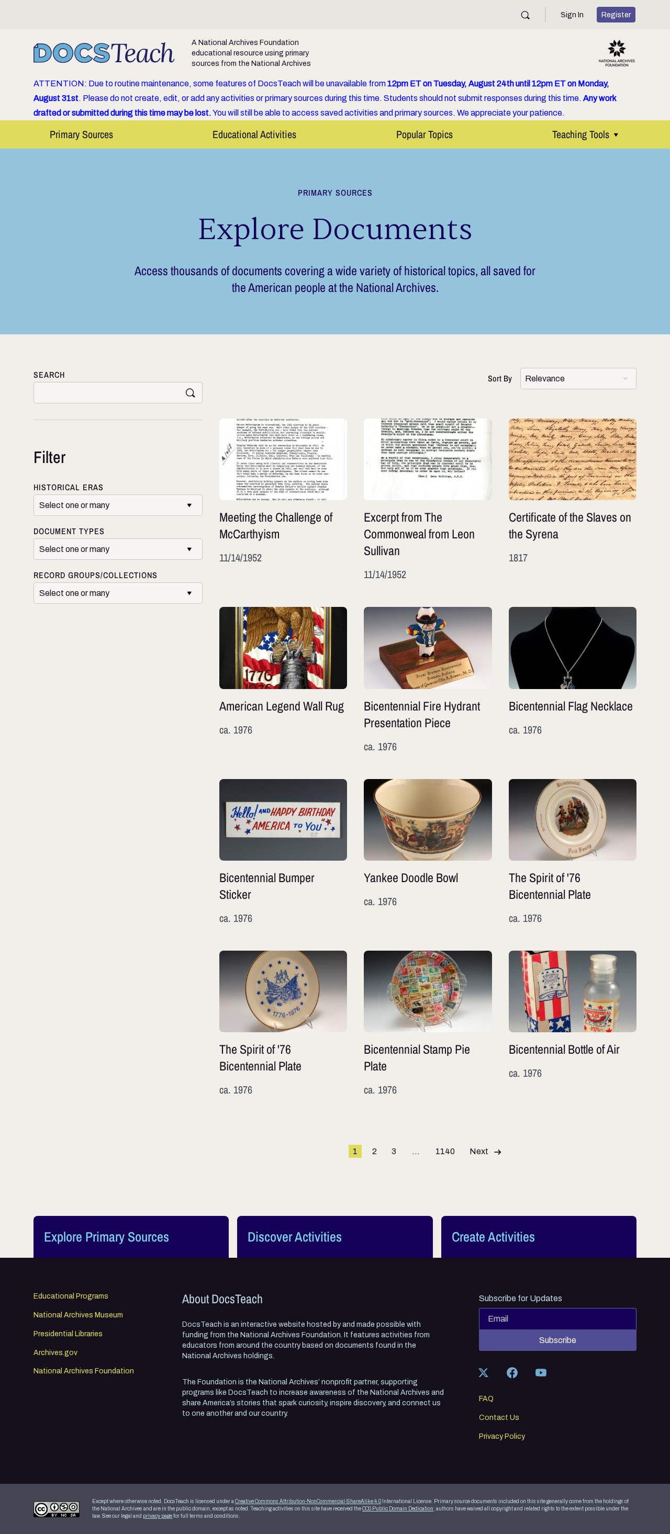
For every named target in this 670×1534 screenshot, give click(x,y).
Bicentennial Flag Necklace (572, 680)
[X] (484, 1372)
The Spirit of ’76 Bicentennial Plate (572, 852)
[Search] (525, 14)
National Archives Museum (78, 1315)
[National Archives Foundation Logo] (616, 53)
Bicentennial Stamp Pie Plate (428, 1024)
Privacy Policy (502, 1436)
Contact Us (499, 1418)
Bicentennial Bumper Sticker (283, 852)
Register (616, 14)
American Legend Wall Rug (283, 680)
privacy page (157, 1516)
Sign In (572, 14)
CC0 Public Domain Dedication (397, 1509)
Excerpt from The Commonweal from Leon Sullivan (428, 500)
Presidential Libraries (68, 1334)
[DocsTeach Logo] (104, 52)
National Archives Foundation (84, 1371)
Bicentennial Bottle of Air (572, 1024)
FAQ (486, 1399)
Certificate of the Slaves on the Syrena (572, 500)
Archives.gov (55, 1353)
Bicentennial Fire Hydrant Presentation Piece (428, 680)
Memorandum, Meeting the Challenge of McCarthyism (283, 500)
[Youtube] (541, 1372)
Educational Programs (71, 1296)
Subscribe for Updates (520, 1298)
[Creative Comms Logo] (57, 1509)
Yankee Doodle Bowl (428, 852)
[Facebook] (512, 1372)
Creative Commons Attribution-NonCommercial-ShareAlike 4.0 (308, 1501)
